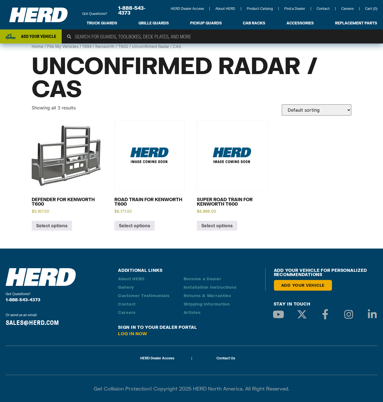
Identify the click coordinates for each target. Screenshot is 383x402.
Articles (192, 312)
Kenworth (104, 46)
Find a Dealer (294, 8)
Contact (323, 8)
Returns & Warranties (207, 295)
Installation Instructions (210, 287)
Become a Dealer (203, 278)
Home (37, 46)
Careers (347, 8)
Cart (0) (371, 8)
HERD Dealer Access (187, 8)
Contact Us (225, 358)
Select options (52, 225)
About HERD (225, 8)
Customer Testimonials (144, 295)
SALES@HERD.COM (32, 322)
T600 (123, 46)
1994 (87, 46)
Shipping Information (207, 304)
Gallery (126, 287)
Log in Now (132, 333)
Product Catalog (260, 8)
